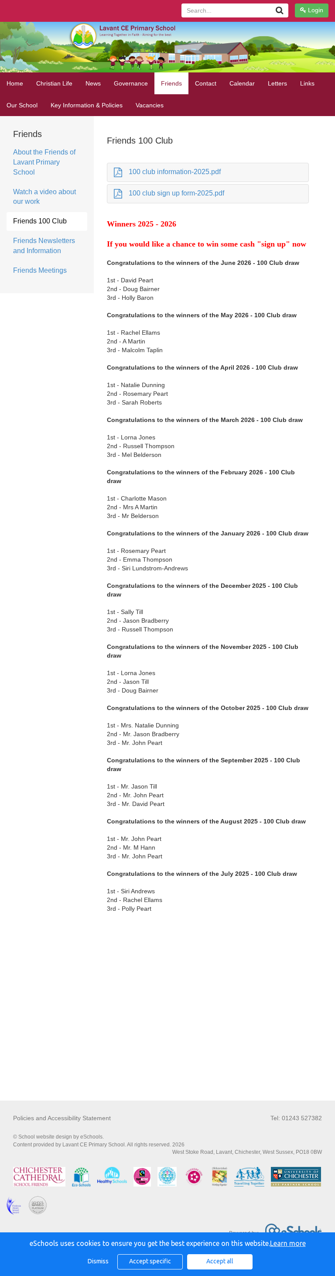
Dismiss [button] (98, 1261)
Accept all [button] (219, 1261)
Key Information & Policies (87, 105)
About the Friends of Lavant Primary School (44, 162)
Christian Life (54, 83)
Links (307, 83)
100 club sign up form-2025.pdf (176, 193)
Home (15, 83)
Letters (277, 83)
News (93, 83)
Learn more (288, 1243)
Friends (171, 83)
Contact (205, 83)
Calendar (242, 83)
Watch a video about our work (44, 197)
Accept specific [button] (150, 1261)
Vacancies (150, 105)
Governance (131, 83)
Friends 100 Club (40, 221)
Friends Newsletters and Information (44, 245)
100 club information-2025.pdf (175, 171)
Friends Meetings (40, 270)
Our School (22, 105)
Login (314, 10)
